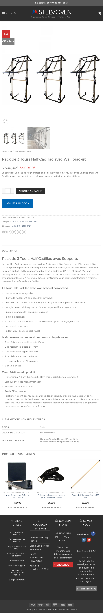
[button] (7, 13)
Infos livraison (17, 560)
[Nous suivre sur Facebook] (93, 533)
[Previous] (7, 75)
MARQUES (7, 151)
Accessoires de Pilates (17, 540)
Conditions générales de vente (17, 572)
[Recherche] (15, 13)
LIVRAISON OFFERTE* (21, 226)
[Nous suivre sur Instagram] (84, 540)
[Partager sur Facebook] (9, 232)
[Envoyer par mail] (19, 232)
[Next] (95, 75)
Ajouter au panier (31, 191)
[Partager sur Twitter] (14, 232)
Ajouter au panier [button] (17, 507)
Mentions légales (17, 565)
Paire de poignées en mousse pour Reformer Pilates (51, 496)
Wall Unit (32, 222)
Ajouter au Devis (17, 203)
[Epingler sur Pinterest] (24, 232)
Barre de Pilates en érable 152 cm (85, 496)
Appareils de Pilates (16, 533)
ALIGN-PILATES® (23, 151)
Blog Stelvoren (17, 579)
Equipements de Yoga (17, 547)
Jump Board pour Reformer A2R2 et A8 (18, 496)
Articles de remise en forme (16, 554)
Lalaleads (72, 609)
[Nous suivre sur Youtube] (89, 540)
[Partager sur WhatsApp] (4, 232)
